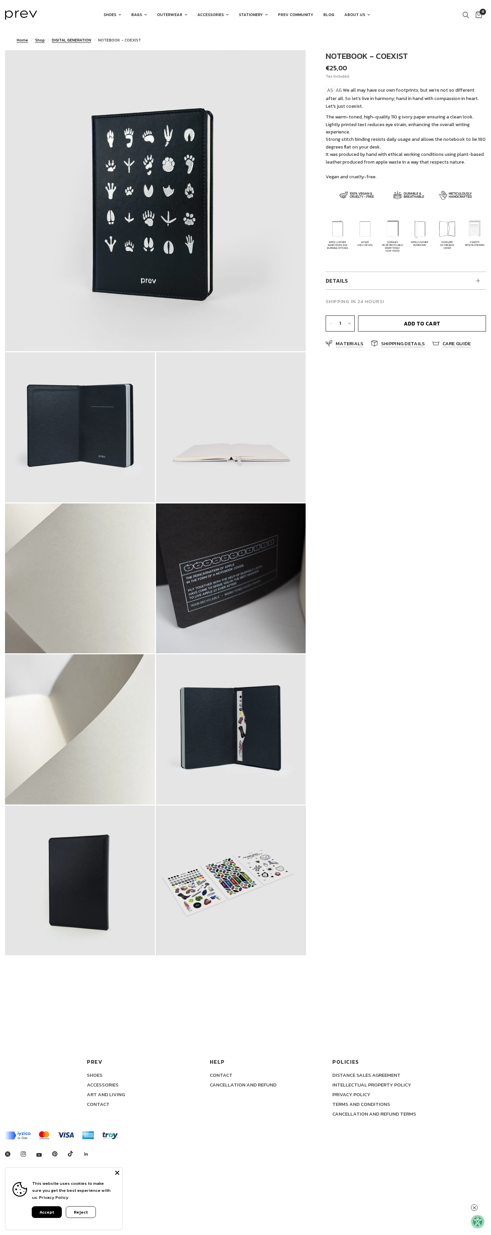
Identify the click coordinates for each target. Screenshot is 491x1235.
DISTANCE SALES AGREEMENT (366, 1075)
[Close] (117, 1172)
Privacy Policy (53, 1197)
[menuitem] (112, 14)
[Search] (465, 15)
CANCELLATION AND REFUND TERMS (374, 1114)
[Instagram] (28, 1154)
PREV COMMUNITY (295, 15)
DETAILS (337, 281)
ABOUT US (354, 15)
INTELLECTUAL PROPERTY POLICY (371, 1084)
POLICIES (345, 1061)
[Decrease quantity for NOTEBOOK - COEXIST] (331, 323)
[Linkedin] (91, 1154)
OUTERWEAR (169, 15)
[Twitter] (12, 1154)
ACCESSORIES (210, 15)
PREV (95, 1061)
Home (22, 40)
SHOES (110, 15)
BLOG (328, 15)
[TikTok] (75, 1153)
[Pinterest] (59, 1154)
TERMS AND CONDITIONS (361, 1104)
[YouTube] (43, 1155)
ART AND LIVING (106, 1094)
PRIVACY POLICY (351, 1094)
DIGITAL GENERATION (71, 40)
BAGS (136, 15)
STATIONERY (251, 15)
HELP (217, 1061)
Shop (40, 40)
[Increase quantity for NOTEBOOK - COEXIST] (349, 323)
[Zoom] (291, 64)
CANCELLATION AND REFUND (243, 1084)
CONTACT (98, 1104)
